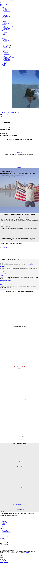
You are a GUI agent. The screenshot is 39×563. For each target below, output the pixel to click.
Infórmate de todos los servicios (6, 284)
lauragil (22, 487)
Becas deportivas (4, 530)
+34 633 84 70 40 (3, 547)
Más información (26, 552)
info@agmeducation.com (4, 546)
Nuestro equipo (4, 521)
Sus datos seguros (5, 535)
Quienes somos (4, 520)
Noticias (3, 523)
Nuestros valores (4, 522)
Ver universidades (19, 152)
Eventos (3, 525)
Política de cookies (5, 536)
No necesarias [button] (2, 559)
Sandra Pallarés (22, 508)
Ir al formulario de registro (29, 264)
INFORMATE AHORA (15, 112)
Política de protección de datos (6, 534)
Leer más (18, 466)
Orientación (2, 266)
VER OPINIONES (19, 167)
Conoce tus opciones (4, 247)
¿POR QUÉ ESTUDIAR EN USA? (5, 112)
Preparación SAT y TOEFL (6, 532)
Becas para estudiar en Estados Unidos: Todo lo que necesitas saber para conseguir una (20, 504)
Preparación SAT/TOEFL (5, 280)
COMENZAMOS (3, 230)
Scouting (2, 271)
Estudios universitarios (5, 531)
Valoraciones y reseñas (5, 526)
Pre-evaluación (3, 261)
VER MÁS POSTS (3, 511)
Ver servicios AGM (3, 289)
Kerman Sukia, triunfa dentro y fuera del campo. (20, 461)
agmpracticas (22, 465)
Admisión (2, 275)
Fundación (3, 524)
